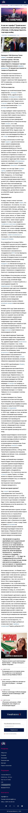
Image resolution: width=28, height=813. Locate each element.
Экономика (4, 757)
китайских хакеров (6, 303)
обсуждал (14, 92)
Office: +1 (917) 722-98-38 (7, 801)
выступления (11, 524)
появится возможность (15, 234)
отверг (6, 136)
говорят (6, 491)
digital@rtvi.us (4, 796)
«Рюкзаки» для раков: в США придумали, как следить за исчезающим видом (11, 703)
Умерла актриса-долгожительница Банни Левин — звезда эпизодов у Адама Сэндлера (13, 662)
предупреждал (5, 286)
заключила (22, 341)
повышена (14, 445)
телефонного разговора (8, 224)
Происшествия (5, 760)
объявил (21, 364)
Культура (3, 763)
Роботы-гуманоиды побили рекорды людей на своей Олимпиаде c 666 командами (14, 693)
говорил (7, 123)
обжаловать (14, 165)
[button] (25, 2)
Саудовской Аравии (7, 239)
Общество (4, 752)
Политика (4, 35)
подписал (8, 142)
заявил (3, 57)
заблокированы (19, 161)
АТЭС (13, 253)
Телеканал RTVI (6, 784)
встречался (4, 352)
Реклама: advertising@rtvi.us (8, 799)
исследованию (12, 408)
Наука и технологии (6, 765)
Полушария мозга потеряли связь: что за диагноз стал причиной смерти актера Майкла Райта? (13, 673)
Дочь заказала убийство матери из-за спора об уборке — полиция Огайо (14, 683)
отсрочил (4, 103)
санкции (21, 356)
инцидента (4, 263)
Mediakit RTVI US (5, 787)
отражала (4, 474)
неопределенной (14, 97)
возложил (8, 330)
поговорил (11, 383)
